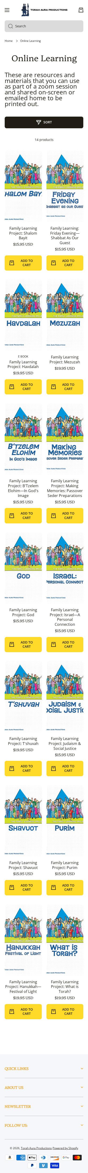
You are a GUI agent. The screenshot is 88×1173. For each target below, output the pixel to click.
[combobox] (44, 26)
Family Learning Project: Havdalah (23, 364)
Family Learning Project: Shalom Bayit (23, 233)
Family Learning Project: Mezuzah (65, 360)
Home (9, 41)
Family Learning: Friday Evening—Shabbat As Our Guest (65, 235)
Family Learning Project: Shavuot (23, 865)
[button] (81, 10)
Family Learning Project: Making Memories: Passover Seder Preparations (65, 488)
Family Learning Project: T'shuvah (23, 741)
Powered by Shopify (65, 1148)
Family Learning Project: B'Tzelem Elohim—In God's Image (23, 488)
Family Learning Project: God (23, 612)
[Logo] (44, 10)
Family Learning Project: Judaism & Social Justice (65, 743)
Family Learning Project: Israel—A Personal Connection (65, 617)
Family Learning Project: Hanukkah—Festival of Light (23, 987)
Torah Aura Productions (36, 1148)
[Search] (9, 26)
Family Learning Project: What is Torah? (65, 987)
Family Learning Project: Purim (65, 865)
